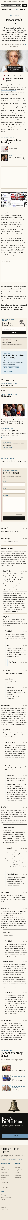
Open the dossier (8, 371)
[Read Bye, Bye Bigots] (4, 149)
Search (14, 332)
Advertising (18, 1167)
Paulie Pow (15, 224)
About (2, 1167)
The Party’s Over (18, 1090)
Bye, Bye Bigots (13, 148)
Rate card (17, 1172)
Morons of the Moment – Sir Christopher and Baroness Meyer (17, 158)
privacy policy (19, 513)
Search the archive (5, 1185)
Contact (3, 1179)
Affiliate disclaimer (5, 1210)
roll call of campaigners (8, 90)
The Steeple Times (9, 44)
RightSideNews (6, 220)
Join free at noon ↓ (7, 447)
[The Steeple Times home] (11, 5)
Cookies (3, 1202)
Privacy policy (4, 1195)
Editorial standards (6, 1170)
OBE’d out (4, 391)
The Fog (16, 9)
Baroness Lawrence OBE (15, 87)
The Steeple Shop (5, 1187)
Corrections (4, 1172)
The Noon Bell (13, 1159)
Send (14, 518)
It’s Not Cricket (17, 1080)
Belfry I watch (18, 1170)
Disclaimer (3, 1207)
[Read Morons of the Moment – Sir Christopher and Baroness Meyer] (4, 157)
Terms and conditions (6, 1204)
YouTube (3, 1159)
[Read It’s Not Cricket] (6, 1078)
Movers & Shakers (7, 9)
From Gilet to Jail (7, 385)
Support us (21, 1159)
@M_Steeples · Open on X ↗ (8, 437)
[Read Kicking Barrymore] (6, 1068)
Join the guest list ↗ (7, 346)
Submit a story (4, 1182)
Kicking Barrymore (18, 1070)
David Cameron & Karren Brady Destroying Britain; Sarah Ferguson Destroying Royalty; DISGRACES (12, 421)
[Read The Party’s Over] (6, 1088)
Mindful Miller (6, 396)
